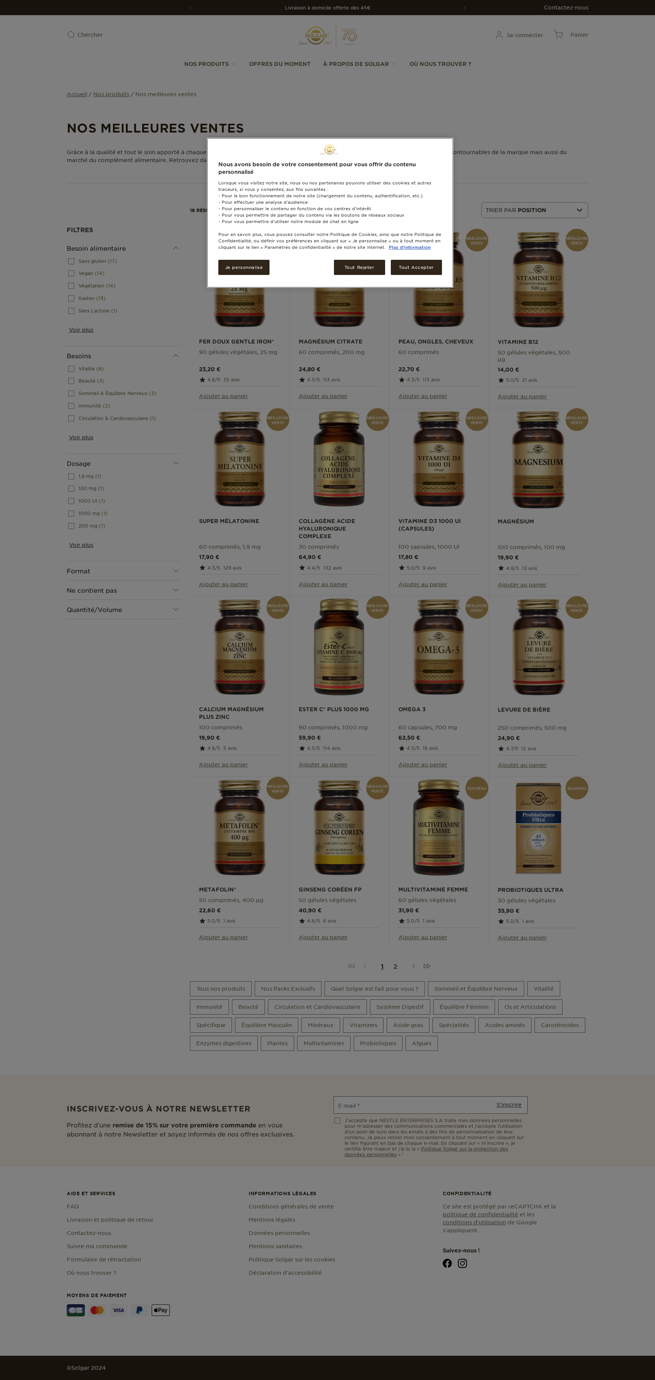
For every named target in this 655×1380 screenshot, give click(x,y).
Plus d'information (410, 247)
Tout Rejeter (360, 267)
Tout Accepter (416, 267)
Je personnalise (244, 267)
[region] (330, 213)
